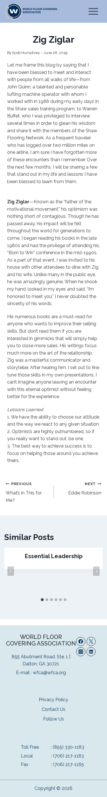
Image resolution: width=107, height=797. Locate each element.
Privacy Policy (53, 699)
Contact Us (53, 709)
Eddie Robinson (84, 489)
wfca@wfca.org (49, 672)
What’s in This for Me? (24, 492)
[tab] (42, 599)
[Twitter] (91, 641)
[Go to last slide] (10, 571)
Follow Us (53, 719)
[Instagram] (80, 651)
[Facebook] (80, 641)
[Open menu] (93, 11)
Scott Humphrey (26, 53)
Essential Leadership (53, 556)
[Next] (96, 571)
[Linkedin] (91, 651)
